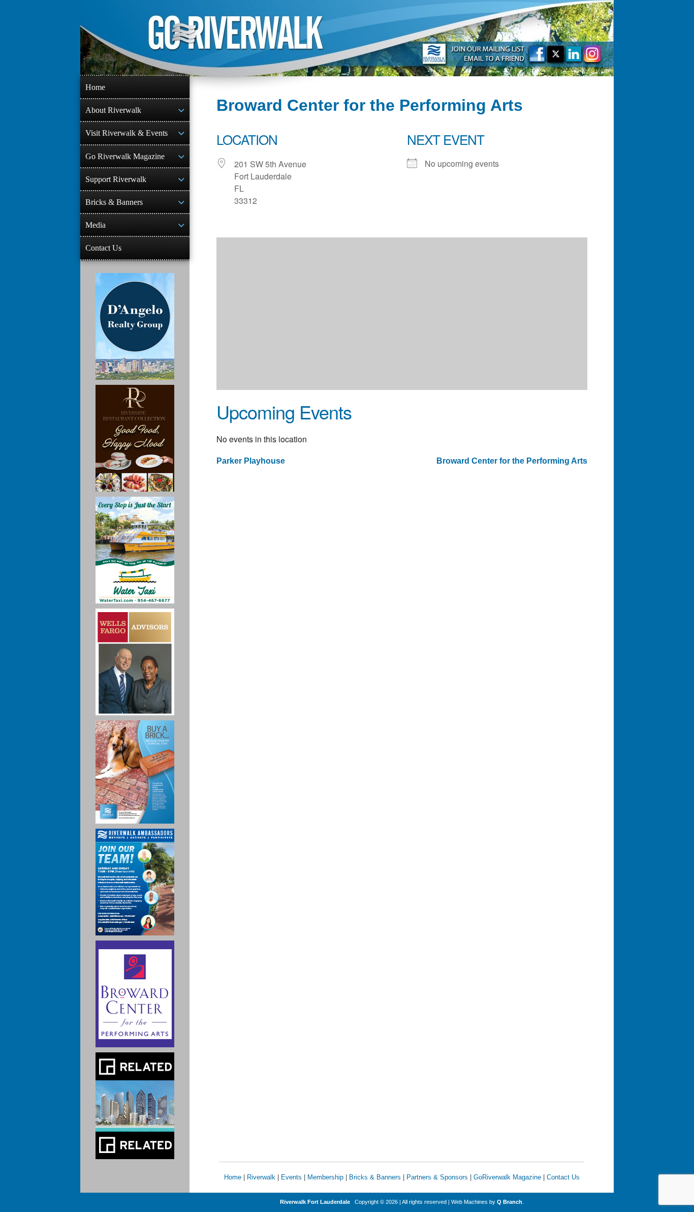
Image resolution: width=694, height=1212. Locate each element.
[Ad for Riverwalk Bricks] (135, 772)
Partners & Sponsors (437, 1177)
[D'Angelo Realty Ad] (135, 326)
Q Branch (509, 1202)
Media (95, 225)
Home (95, 87)
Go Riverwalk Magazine (125, 156)
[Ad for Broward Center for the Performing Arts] (135, 994)
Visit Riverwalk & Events (126, 133)
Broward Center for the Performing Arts (511, 461)
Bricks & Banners (114, 202)
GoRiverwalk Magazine (507, 1177)
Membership (325, 1177)
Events (291, 1177)
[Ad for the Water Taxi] (135, 550)
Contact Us (103, 248)
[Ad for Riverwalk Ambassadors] (135, 882)
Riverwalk (261, 1177)
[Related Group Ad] (135, 1106)
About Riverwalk (113, 110)
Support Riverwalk (115, 179)
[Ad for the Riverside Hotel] (135, 438)
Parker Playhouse (250, 461)
